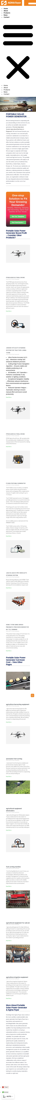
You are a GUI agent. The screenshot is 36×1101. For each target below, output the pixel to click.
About (6, 11)
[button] (18, 51)
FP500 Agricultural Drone (15, 434)
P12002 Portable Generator (16, 483)
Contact (6, 17)
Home (6, 8)
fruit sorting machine (13, 867)
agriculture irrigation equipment (17, 977)
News (6, 15)
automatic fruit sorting (14, 759)
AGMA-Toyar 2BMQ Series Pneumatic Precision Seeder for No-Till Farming (17, 627)
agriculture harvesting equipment (17, 704)
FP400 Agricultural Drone (15, 277)
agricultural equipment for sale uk (18, 923)
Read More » (9, 311)
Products (7, 13)
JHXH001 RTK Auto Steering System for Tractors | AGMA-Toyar (16, 350)
